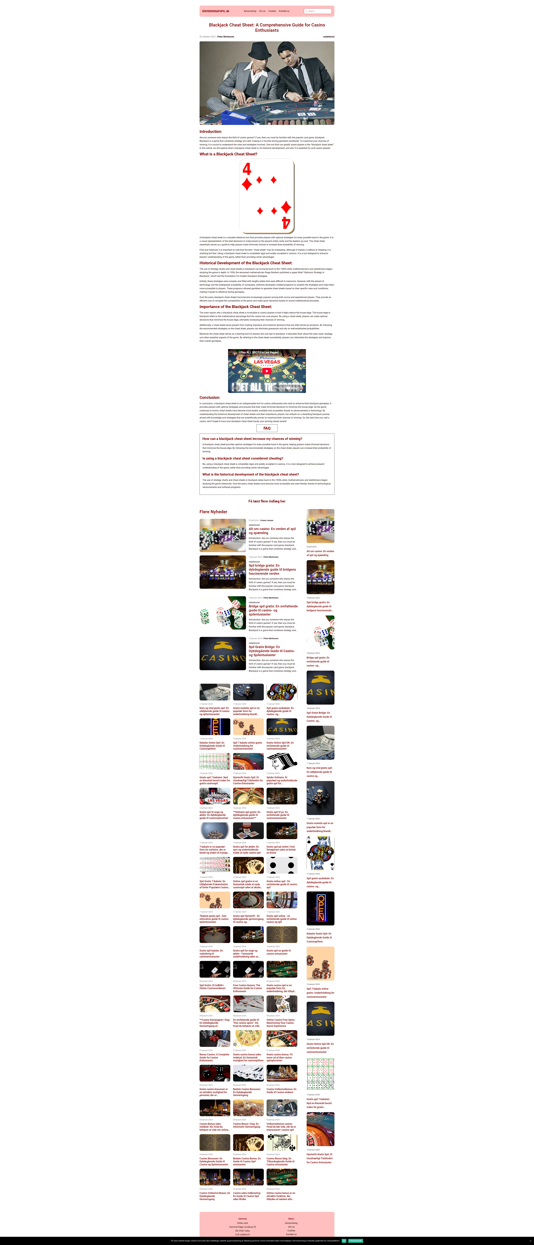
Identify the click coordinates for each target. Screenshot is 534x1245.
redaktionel (328, 36)
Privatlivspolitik (356, 1241)
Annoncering (250, 11)
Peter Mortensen (225, 36)
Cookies (272, 11)
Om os (262, 11)
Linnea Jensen (266, 520)
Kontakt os (284, 11)
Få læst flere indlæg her (267, 501)
